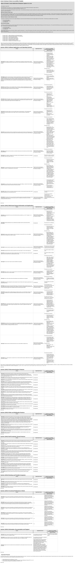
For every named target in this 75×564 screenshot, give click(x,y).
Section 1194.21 (5, 35)
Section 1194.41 (5, 40)
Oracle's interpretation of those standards (66, 30)
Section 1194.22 (5, 36)
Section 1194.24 (5, 37)
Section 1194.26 (5, 39)
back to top (2, 472)
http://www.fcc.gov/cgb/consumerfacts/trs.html (40, 545)
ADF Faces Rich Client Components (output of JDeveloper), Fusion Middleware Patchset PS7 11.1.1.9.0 (18, 560)
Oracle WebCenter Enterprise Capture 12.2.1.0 (19, 8)
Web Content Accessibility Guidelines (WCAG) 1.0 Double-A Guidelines (45, 30)
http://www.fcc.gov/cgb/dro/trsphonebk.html (40, 547)
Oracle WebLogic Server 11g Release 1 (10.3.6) (10, 559)
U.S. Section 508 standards (28, 30)
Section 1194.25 (5, 38)
